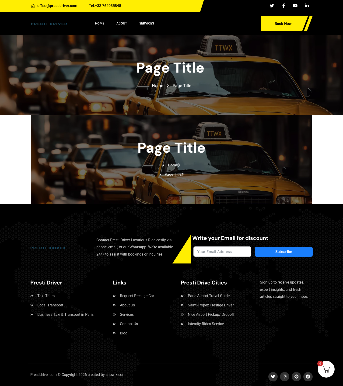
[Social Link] (271, 6)
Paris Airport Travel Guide (209, 296)
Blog (123, 333)
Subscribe (283, 251)
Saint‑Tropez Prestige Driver (211, 305)
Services (127, 314)
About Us (127, 305)
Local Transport (50, 305)
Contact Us (129, 324)
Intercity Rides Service (206, 324)
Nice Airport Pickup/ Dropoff (211, 314)
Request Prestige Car (137, 296)
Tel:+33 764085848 (104, 6)
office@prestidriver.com (57, 6)
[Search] (249, 23)
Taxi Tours (46, 296)
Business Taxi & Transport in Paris (65, 314)
